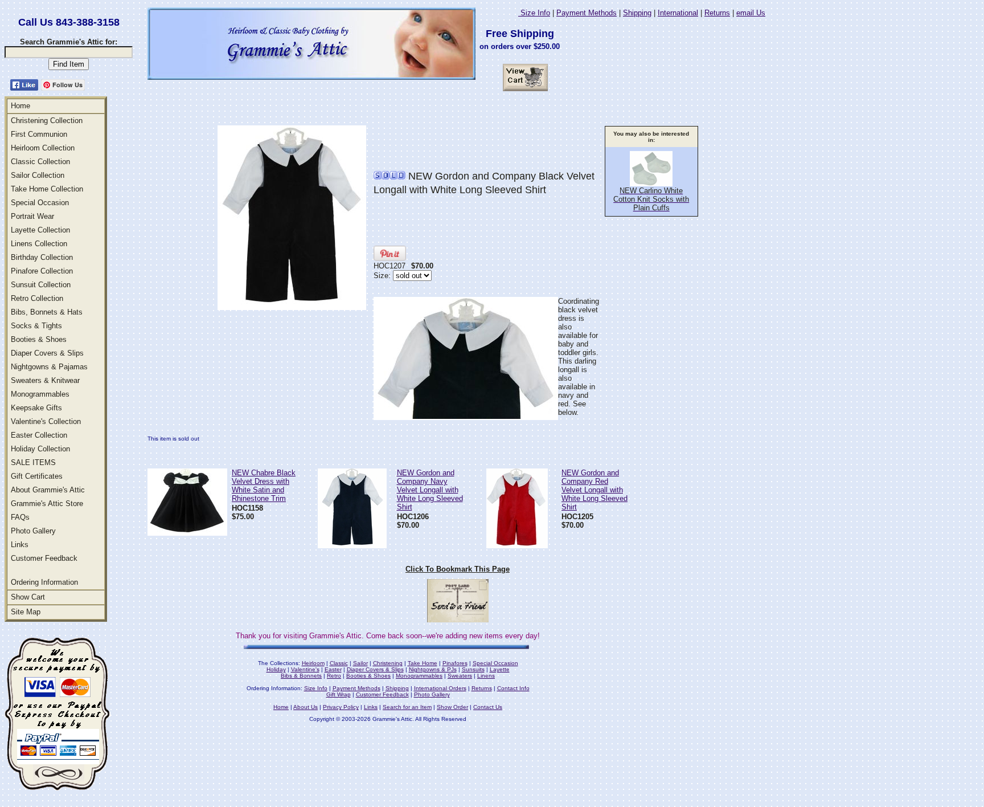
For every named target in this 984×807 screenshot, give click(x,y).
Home (20, 105)
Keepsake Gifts (36, 408)
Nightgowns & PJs (433, 669)
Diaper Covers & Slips (47, 353)
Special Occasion (40, 202)
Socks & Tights (36, 325)
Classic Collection (40, 161)
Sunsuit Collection (41, 284)
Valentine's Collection (46, 421)
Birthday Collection (42, 257)
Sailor (360, 663)
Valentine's (305, 669)
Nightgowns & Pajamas (49, 366)
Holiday (276, 669)
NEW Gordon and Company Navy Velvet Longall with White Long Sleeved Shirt (430, 489)
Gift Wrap (338, 694)
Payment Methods (586, 13)
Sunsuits (473, 669)
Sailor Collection (37, 175)
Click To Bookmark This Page (457, 569)
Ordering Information (44, 582)
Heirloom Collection (43, 148)
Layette (500, 669)
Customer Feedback (44, 558)
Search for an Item (407, 707)
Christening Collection (47, 120)
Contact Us (487, 707)
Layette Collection (40, 230)
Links (19, 544)
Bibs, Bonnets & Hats (47, 312)
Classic (339, 663)
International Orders (440, 688)
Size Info (534, 13)
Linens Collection (39, 243)
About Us (305, 707)
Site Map (25, 612)
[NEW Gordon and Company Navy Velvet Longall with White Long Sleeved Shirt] (352, 545)
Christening (388, 663)
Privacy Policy (341, 707)
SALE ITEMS (33, 462)
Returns (717, 13)
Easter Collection (39, 435)
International (678, 13)
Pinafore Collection (42, 271)
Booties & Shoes (39, 339)
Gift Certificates (37, 476)
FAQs (20, 517)
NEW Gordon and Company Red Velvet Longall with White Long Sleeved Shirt (594, 489)
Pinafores (455, 663)
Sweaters (460, 675)
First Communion (39, 134)
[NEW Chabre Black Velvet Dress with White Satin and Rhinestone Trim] (187, 532)
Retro (334, 675)
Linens (486, 675)
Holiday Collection (40, 449)
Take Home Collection (47, 189)
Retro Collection (37, 298)
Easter (333, 669)
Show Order (452, 707)
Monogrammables (40, 394)
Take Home (422, 663)
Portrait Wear (32, 216)
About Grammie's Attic (48, 490)
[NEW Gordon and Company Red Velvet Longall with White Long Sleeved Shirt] (517, 545)
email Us (750, 13)
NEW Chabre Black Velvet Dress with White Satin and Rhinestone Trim (264, 485)
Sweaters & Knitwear (45, 380)
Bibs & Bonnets (301, 675)
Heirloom (313, 663)
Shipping (637, 13)
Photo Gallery (33, 531)
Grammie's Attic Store (47, 503)
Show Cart (28, 597)
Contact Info (513, 688)
